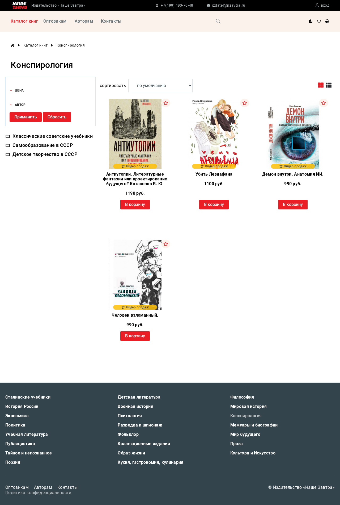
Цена (19, 90)
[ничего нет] (327, 21)
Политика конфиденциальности (38, 492)
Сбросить (57, 116)
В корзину (135, 204)
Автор (20, 105)
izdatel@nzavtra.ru (228, 5)
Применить (25, 116)
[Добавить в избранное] (165, 103)
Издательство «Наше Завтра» (58, 5)
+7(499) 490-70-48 (177, 5)
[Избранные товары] (319, 21)
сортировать (113, 85)
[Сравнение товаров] (311, 21)
